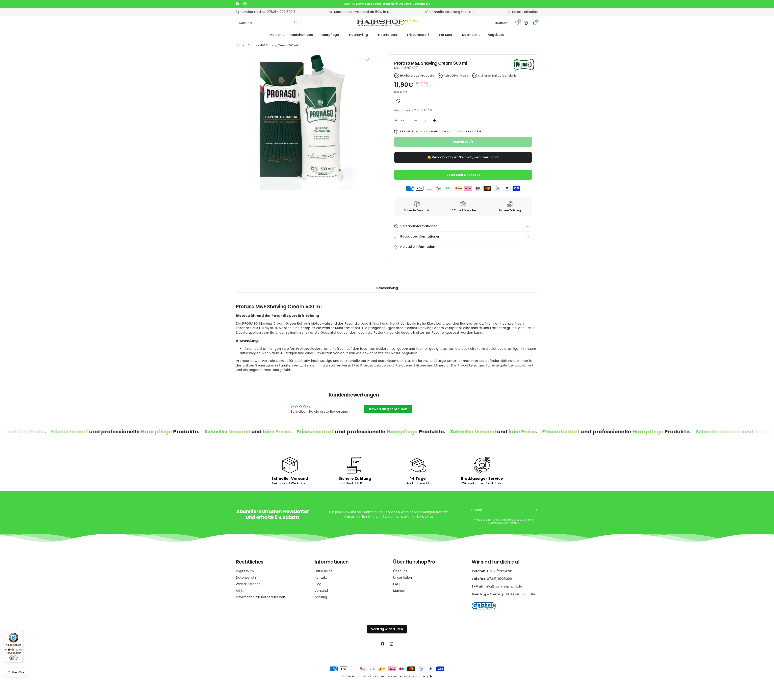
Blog (317, 584)
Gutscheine (323, 571)
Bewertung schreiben (388, 409)
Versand (321, 590)
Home (240, 45)
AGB (239, 590)
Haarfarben (387, 34)
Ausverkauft (463, 141)
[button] (276, 34)
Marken (275, 34)
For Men (445, 34)
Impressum (245, 571)
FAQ (396, 584)
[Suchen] (296, 22)
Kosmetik (470, 34)
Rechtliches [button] (249, 562)
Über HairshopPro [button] (414, 562)
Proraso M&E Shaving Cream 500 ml (273, 45)
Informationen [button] (331, 562)
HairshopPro (359, 676)
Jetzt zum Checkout (463, 174)
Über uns (400, 571)
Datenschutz (246, 577)
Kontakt (320, 577)
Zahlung (320, 597)
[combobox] (268, 23)
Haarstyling (358, 34)
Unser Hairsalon (525, 11)
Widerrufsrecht (248, 584)
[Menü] (20, 633)
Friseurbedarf (418, 34)
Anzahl (399, 120)
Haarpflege (329, 34)
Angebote (496, 34)
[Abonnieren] (535, 510)
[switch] (13, 657)
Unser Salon (402, 577)
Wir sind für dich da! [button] (496, 562)
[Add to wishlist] (398, 101)
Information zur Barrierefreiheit (260, 597)
